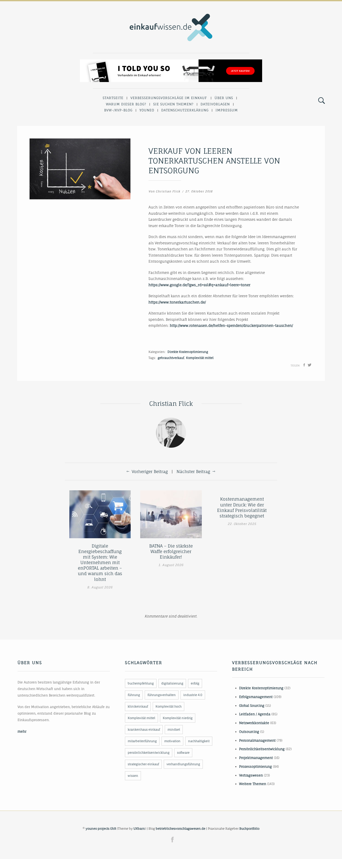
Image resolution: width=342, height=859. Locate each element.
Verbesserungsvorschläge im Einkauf (168, 98)
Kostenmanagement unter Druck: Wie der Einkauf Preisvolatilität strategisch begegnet (242, 507)
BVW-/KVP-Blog (118, 110)
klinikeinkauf (138, 706)
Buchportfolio (249, 828)
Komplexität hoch (168, 706)
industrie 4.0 (192, 695)
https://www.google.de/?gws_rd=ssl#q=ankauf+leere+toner (199, 285)
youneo (146, 110)
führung (134, 695)
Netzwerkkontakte (254, 723)
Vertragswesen (251, 775)
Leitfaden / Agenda (254, 714)
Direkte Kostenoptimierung (187, 352)
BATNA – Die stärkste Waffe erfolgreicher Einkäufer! (171, 551)
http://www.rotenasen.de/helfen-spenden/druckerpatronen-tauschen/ (231, 325)
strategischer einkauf (143, 764)
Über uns (224, 98)
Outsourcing (249, 732)
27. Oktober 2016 (199, 191)
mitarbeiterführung (142, 741)
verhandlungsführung (183, 764)
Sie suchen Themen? (173, 104)
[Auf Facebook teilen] (304, 364)
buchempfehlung (141, 683)
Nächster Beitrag (193, 471)
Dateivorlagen (215, 104)
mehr (22, 731)
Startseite (113, 98)
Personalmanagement (257, 740)
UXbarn (139, 828)
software (183, 752)
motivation (172, 741)
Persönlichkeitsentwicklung (262, 749)
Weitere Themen (252, 784)
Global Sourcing (251, 706)
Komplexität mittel (200, 358)
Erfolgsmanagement (256, 697)
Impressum (227, 110)
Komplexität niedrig (178, 718)
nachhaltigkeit (199, 741)
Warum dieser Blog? (126, 104)
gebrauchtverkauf (171, 358)
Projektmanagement (256, 758)
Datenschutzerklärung (185, 110)
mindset (173, 729)
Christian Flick (168, 191)
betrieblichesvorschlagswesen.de (180, 828)
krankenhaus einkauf (144, 729)
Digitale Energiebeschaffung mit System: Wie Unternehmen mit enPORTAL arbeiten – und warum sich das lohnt (100, 562)
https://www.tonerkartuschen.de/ (177, 302)
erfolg (195, 683)
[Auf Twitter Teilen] (309, 364)
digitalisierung (172, 683)
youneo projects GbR (101, 828)
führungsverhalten (161, 695)
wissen (133, 775)
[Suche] (321, 100)
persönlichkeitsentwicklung (148, 752)
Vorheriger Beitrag (150, 471)
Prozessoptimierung (255, 766)
